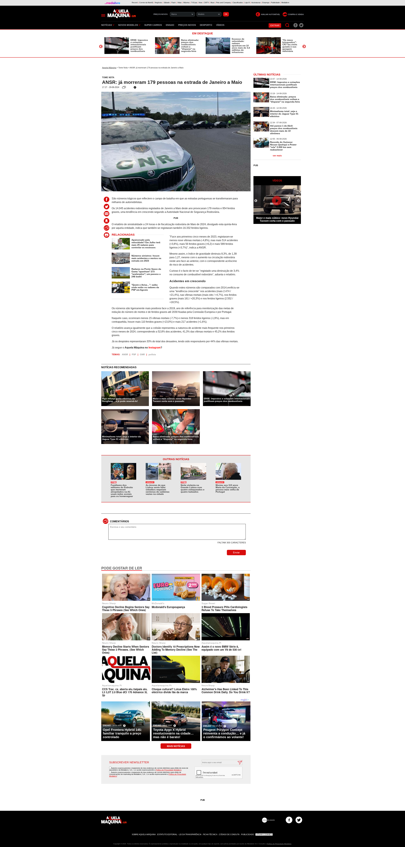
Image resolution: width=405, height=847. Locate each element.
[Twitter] (299, 820)
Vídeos (220, 25)
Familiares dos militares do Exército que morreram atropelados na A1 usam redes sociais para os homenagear (122, 490)
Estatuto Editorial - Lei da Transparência (179, 834)
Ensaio (170, 25)
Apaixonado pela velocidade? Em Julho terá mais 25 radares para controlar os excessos (145, 244)
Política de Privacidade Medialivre (168, 770)
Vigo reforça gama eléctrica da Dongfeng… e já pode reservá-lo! (120, 399)
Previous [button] (101, 46)
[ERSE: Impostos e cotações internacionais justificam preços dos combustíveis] (116, 45)
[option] (126, 45)
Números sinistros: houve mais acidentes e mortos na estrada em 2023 (146, 258)
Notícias (106, 25)
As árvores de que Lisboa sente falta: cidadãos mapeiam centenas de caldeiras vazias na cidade (157, 489)
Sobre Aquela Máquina (144, 834)
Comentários (119, 521)
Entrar (274, 25)
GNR (142, 354)
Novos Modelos (128, 25)
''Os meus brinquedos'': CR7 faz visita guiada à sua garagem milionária (289, 45)
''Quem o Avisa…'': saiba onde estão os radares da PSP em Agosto (145, 287)
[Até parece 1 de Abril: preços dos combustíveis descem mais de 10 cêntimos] (261, 130)
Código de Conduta (229, 834)
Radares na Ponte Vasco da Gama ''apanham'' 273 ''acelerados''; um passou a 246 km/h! (146, 273)
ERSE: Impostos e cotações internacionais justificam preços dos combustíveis (139, 45)
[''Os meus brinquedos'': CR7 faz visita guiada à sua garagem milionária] (268, 45)
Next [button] (304, 46)
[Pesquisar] (287, 25)
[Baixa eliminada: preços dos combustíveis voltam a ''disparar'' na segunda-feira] (167, 45)
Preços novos (187, 25)
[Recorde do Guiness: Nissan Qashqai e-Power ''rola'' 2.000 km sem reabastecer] (261, 147)
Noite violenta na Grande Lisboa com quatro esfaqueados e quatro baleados (192, 488)
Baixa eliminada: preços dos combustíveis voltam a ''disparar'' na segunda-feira (190, 45)
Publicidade (247, 834)
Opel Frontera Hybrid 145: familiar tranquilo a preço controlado (122, 733)
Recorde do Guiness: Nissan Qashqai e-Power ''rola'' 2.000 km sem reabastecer (283, 146)
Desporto (206, 25)
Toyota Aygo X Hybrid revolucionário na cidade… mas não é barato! (173, 733)
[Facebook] (289, 820)
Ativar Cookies (264, 834)
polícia (152, 354)
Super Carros (153, 25)
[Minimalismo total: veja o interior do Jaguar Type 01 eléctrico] (261, 116)
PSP (134, 354)
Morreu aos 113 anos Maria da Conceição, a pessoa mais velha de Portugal (228, 488)
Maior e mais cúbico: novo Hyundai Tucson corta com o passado (172, 399)
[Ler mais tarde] (107, 221)
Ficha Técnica (210, 834)
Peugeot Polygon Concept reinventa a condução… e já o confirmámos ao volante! (224, 733)
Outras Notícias (176, 459)
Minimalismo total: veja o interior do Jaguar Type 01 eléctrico (121, 437)
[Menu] (103, 15)
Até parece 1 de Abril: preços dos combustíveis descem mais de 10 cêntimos (283, 130)
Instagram (155, 347)
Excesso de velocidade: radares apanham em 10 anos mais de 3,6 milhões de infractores (241, 45)
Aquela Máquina (109, 68)
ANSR (125, 354)
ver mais (277, 155)
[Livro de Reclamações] (268, 820)
